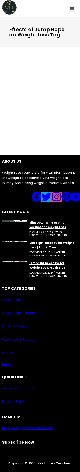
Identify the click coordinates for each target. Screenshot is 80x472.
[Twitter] (46, 197)
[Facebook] (36, 197)
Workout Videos (15, 326)
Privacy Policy (13, 401)
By (21, 102)
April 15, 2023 (19, 85)
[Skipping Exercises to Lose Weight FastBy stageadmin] (40, 81)
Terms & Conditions (18, 388)
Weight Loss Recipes (18, 339)
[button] (72, 8)
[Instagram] (56, 197)
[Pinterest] (66, 197)
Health (7, 352)
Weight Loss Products (19, 313)
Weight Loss (41, 85)
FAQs (6, 364)
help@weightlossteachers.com (27, 428)
